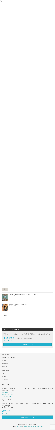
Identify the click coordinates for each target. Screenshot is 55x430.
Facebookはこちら (8, 392)
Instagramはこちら (8, 394)
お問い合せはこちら (27, 344)
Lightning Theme (27, 426)
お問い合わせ (5, 379)
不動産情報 (4, 366)
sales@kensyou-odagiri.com (12, 340)
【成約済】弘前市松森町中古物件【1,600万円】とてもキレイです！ (24, 294)
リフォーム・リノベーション (8, 357)
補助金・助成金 (5, 370)
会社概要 (4, 376)
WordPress (19, 426)
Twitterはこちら (7, 396)
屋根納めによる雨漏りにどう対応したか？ (18, 304)
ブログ (3, 373)
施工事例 (4, 360)
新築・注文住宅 (5, 354)
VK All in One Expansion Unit (37, 426)
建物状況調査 (5, 363)
